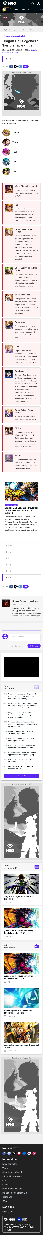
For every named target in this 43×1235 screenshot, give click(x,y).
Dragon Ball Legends (30, 30)
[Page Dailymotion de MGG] (24, 1153)
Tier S (15, 142)
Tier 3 (14, 171)
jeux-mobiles (11, 505)
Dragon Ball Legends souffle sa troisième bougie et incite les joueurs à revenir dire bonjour (22, 715)
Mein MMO (7, 1212)
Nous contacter (9, 1164)
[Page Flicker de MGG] (29, 1153)
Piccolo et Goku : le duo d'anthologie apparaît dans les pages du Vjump (22, 753)
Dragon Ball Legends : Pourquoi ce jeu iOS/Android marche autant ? (21, 510)
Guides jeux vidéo (15, 30)
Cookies (6, 1184)
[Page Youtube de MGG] (19, 1153)
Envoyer (35, 646)
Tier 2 (14, 162)
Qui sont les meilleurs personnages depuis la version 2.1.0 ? (20, 932)
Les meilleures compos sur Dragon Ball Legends (21, 1046)
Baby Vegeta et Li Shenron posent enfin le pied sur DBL (21, 739)
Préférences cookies (12, 1189)
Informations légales (12, 1176)
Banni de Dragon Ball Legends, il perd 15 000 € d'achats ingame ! (22, 732)
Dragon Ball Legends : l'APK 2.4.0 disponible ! (21, 760)
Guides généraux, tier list (14, 36)
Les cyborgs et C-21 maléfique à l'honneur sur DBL (20, 767)
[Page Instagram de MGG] (34, 1153)
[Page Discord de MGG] (9, 1153)
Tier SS (15, 133)
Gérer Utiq (7, 1197)
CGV (4, 1201)
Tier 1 (14, 152)
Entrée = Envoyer (18, 646)
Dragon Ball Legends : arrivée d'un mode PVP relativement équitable (21, 746)
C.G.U (5, 1180)
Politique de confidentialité (14, 1193)
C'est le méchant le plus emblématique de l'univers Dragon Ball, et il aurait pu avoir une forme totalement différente (23, 705)
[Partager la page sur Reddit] (20, 66)
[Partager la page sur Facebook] (11, 66)
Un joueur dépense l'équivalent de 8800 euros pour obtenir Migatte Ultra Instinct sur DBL (22, 724)
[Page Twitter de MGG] (14, 1153)
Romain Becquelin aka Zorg (25, 601)
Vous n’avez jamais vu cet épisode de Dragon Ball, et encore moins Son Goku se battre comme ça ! (22, 696)
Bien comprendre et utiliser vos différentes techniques (18, 1011)
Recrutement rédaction (13, 1172)
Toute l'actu (21, 776)
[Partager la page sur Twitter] (16, 66)
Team (5, 1168)
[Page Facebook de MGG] (4, 1153)
